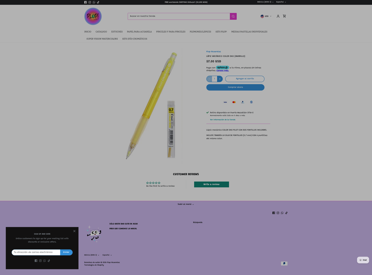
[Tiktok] (49, 260)
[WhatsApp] (44, 260)
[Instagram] (40, 260)
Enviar (66, 252)
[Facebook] (36, 260)
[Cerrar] (74, 231)
